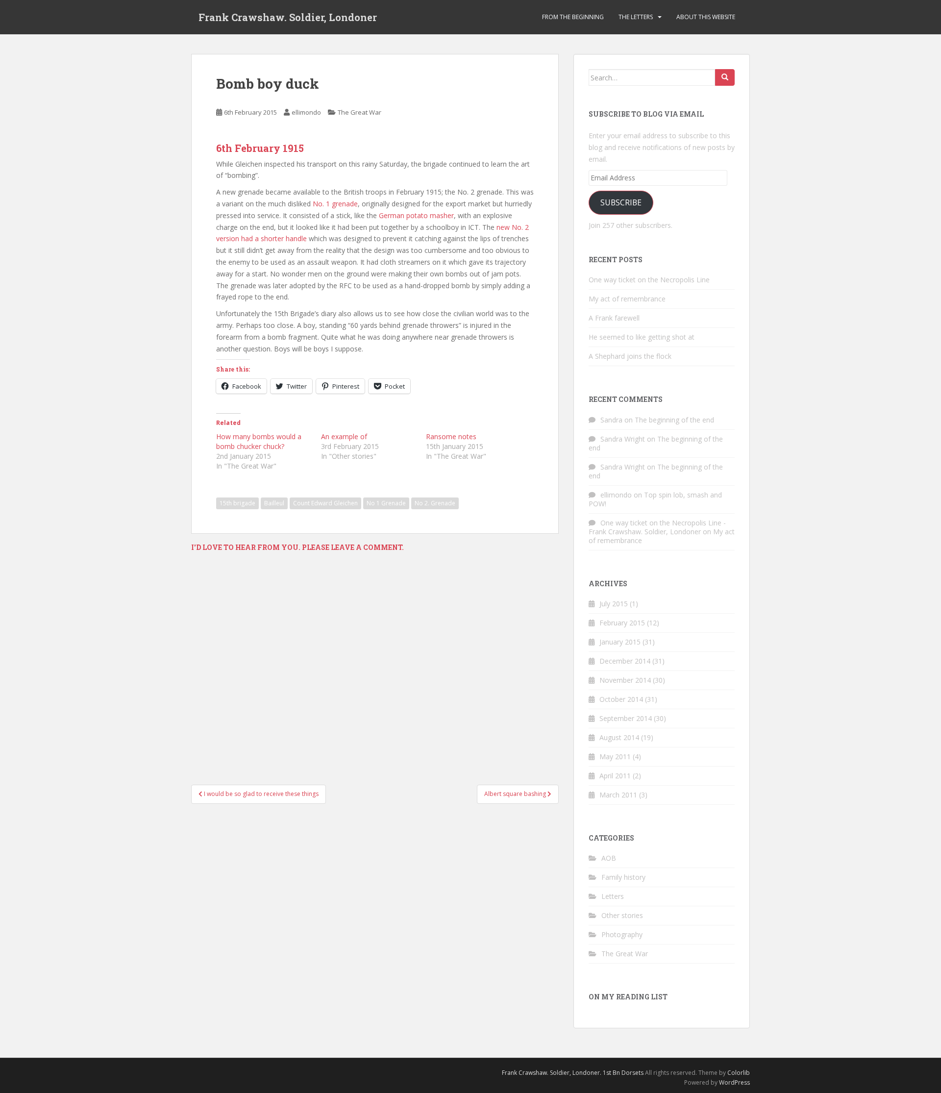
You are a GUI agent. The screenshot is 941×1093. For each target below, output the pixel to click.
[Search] (725, 77)
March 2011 (618, 794)
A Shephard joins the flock (630, 356)
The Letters (636, 17)
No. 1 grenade (335, 203)
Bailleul (274, 503)
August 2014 (619, 737)
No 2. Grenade (435, 503)
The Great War (359, 112)
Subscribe (621, 202)
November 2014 (625, 680)
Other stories (622, 915)
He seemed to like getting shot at (641, 337)
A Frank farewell (614, 318)
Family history (623, 877)
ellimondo (306, 112)
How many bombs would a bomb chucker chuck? (258, 441)
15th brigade (237, 503)
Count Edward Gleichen (325, 503)
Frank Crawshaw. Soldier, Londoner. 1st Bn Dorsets (573, 1072)
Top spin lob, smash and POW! (655, 499)
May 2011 (615, 756)
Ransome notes (451, 436)
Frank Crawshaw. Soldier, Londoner (287, 17)
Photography (622, 934)
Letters (612, 896)
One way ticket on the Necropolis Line (649, 279)
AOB (608, 858)
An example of (344, 436)
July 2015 (613, 603)
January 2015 (620, 641)
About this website (705, 17)
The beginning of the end (674, 419)
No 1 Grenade (386, 503)
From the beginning (573, 17)
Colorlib (738, 1072)
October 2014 (621, 699)
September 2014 (625, 718)
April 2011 (615, 775)
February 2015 (622, 622)
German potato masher (416, 215)
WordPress (734, 1082)
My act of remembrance (627, 298)
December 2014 (624, 661)
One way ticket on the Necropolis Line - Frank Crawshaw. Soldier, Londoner (657, 527)
